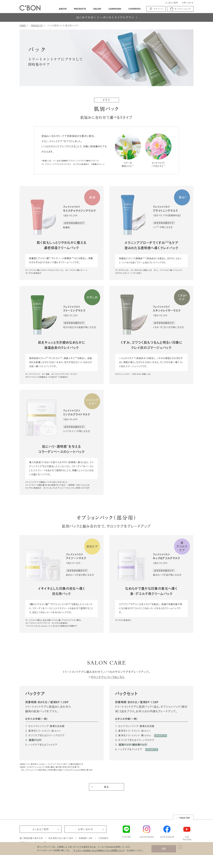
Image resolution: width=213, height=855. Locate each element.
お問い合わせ (187, 3)
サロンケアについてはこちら (107, 677)
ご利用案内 (103, 838)
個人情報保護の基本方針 (31, 838)
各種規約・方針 (86, 838)
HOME (23, 26)
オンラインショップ (183, 9)
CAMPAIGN (115, 8)
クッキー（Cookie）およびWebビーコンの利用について (99, 850)
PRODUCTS (80, 8)
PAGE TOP (185, 817)
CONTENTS (135, 8)
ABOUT (63, 8)
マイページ (158, 9)
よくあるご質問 (171, 3)
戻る (106, 787)
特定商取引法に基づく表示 (60, 838)
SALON (97, 8)
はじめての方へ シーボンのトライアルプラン (105, 17)
